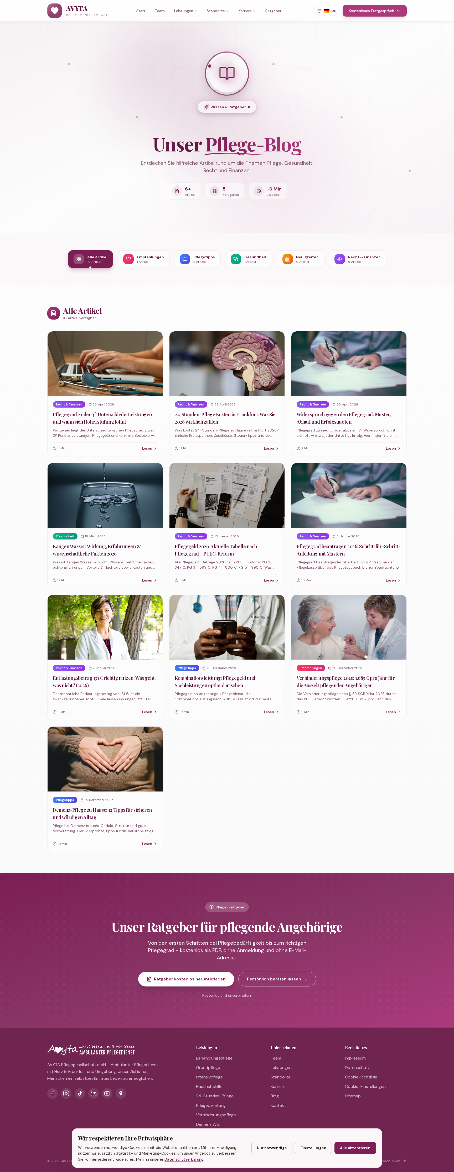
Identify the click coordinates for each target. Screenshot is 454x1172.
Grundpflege (208, 1067)
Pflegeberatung (211, 1105)
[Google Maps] (121, 1093)
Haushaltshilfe (209, 1086)
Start (141, 10)
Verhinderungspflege (216, 1115)
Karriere (245, 10)
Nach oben (391, 1161)
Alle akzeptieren (355, 1147)
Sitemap (353, 1096)
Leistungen (183, 10)
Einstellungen (313, 1147)
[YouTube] (107, 1093)
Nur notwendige (272, 1147)
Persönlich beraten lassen (274, 979)
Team (160, 10)
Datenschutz (357, 1067)
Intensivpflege (209, 1077)
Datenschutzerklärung (183, 1159)
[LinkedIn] (93, 1093)
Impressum (355, 1058)
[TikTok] (80, 1093)
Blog (275, 1096)
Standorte (216, 10)
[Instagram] (66, 1093)
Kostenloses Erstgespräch (371, 10)
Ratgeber (273, 10)
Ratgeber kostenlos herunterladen (190, 979)
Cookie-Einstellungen (365, 1086)
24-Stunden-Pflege (215, 1096)
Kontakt (278, 1105)
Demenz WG (208, 1124)
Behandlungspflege (214, 1058)
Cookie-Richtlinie (361, 1077)
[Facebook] (52, 1093)
